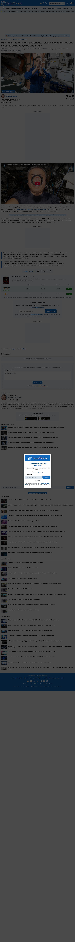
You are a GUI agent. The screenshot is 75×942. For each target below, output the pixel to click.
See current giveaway (37, 472)
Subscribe (46, 477)
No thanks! (37, 480)
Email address (28, 474)
